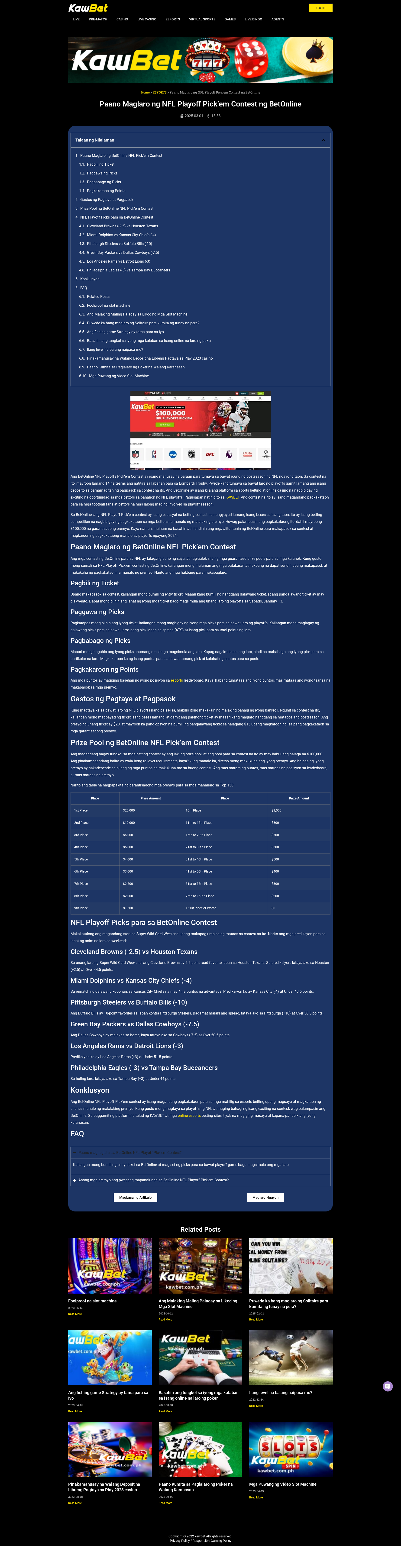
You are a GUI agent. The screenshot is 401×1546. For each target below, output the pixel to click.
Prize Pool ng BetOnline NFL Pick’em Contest (116, 208)
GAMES (230, 19)
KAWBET (233, 497)
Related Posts (98, 296)
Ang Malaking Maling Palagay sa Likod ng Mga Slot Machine (137, 314)
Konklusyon (90, 279)
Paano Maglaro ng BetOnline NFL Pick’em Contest (121, 155)
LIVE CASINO (146, 19)
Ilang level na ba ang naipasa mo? (115, 349)
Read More (75, 1314)
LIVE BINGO (253, 19)
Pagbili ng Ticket (100, 164)
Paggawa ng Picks (102, 173)
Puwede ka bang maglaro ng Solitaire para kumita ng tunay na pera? (143, 323)
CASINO (122, 19)
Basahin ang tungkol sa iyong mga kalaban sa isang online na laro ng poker (149, 340)
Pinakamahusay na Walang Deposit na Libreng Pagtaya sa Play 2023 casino (150, 358)
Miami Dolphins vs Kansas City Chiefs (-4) (121, 235)
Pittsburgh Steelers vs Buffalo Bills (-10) (119, 244)
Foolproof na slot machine (108, 305)
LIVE (76, 19)
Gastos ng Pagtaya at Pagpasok (106, 199)
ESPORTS (173, 19)
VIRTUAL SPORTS (202, 19)
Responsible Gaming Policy (212, 1541)
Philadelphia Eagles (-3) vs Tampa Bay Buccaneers (128, 270)
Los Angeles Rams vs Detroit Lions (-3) (118, 261)
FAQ (83, 288)
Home (145, 92)
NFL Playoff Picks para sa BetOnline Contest (116, 217)
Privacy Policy (180, 1541)
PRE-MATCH (98, 19)
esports (177, 680)
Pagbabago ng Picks (104, 182)
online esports (189, 1115)
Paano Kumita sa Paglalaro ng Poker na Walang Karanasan (136, 367)
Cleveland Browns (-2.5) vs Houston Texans (122, 226)
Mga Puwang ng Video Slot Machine (119, 376)
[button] (73, 60)
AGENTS (278, 19)
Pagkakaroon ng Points (106, 191)
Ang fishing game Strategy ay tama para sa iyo (125, 332)
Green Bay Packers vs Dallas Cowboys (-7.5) (123, 252)
